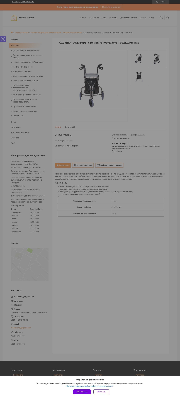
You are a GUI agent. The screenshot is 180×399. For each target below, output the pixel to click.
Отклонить (101, 392)
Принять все (82, 392)
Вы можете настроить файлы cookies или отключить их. (89, 386)
